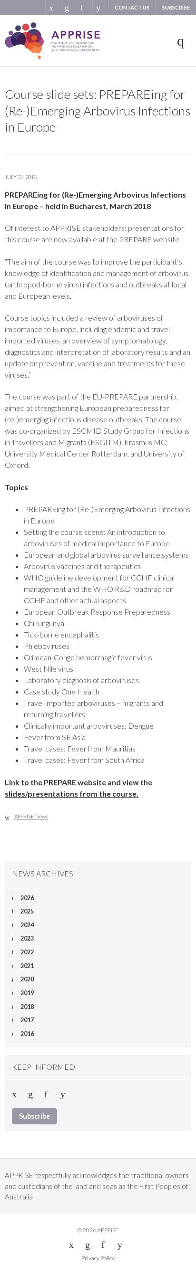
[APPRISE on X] (53, 7)
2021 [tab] (27, 966)
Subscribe (176, 7)
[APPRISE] (52, 40)
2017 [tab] (27, 1020)
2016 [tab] (27, 1033)
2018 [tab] (27, 1006)
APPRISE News (31, 816)
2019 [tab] (27, 993)
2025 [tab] (27, 911)
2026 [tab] (27, 898)
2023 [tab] (27, 938)
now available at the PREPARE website (116, 239)
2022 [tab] (27, 952)
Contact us (132, 7)
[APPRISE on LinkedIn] (69, 7)
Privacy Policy (98, 1258)
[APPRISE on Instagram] (100, 7)
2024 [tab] (27, 925)
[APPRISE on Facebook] (84, 7)
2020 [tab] (27, 979)
